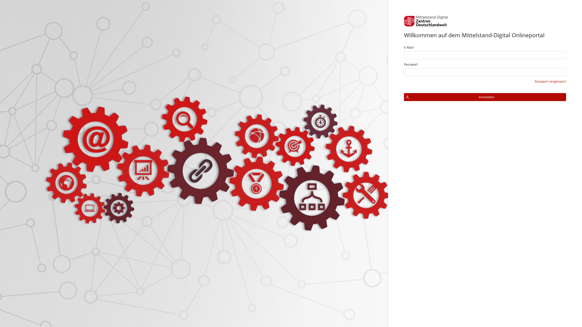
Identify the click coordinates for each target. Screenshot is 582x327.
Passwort (411, 64)
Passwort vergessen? (550, 81)
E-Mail (409, 47)
